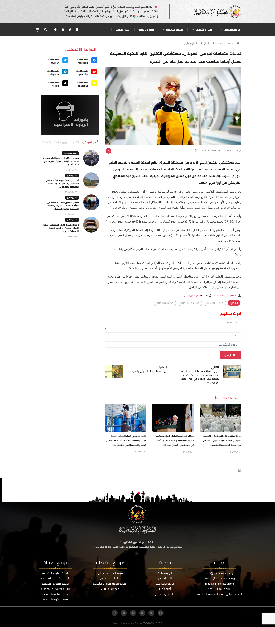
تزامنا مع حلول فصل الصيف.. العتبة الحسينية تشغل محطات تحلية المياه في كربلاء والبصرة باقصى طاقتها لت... (126, 440)
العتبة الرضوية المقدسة (55, 583)
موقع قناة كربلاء (110, 588)
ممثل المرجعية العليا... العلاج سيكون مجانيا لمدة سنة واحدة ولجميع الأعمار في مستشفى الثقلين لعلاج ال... (175, 440)
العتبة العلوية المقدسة (55, 573)
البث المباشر (123, 29)
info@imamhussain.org (220, 573)
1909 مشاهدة (209, 150)
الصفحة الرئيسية (225, 43)
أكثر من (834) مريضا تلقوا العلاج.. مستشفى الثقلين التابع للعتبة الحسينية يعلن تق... (62, 183)
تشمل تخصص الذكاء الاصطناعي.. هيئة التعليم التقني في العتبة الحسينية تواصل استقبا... (62, 205)
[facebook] (77, 29)
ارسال (227, 355)
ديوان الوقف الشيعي (110, 578)
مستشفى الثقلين (189, 302)
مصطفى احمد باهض (224, 295)
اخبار (206, 43)
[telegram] (133, 613)
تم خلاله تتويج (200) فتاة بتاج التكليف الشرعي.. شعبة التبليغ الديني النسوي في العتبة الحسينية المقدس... (222, 440)
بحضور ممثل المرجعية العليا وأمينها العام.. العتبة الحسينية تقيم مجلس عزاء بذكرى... (60, 161)
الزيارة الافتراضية (165, 583)
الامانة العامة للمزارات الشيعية (110, 583)
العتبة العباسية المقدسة (55, 594)
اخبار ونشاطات (203, 29)
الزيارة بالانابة (146, 29)
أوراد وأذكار (165, 588)
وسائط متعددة (174, 29)
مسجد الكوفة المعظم (55, 599)
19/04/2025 (231, 150)
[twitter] (70, 29)
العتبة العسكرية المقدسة (55, 588)
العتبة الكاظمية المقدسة (55, 578)
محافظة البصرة (164, 302)
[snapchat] (124, 613)
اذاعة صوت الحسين (165, 594)
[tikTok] (115, 613)
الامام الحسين (232, 29)
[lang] (37, 30)
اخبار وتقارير (190, 43)
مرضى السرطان (214, 302)
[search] (45, 29)
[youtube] (63, 29)
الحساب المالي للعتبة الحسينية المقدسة (219, 594)
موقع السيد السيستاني (110, 573)
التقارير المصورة (70, 153)
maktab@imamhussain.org (219, 578)
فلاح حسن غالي (192, 295)
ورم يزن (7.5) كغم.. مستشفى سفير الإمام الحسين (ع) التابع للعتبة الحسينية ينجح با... (61, 228)
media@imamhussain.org (219, 583)
